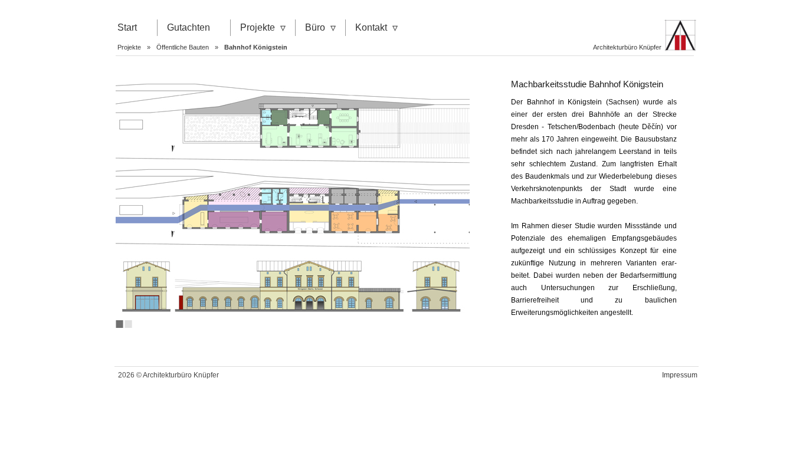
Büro (315, 27)
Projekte (257, 27)
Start (127, 27)
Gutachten (188, 27)
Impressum (679, 375)
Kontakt (371, 27)
